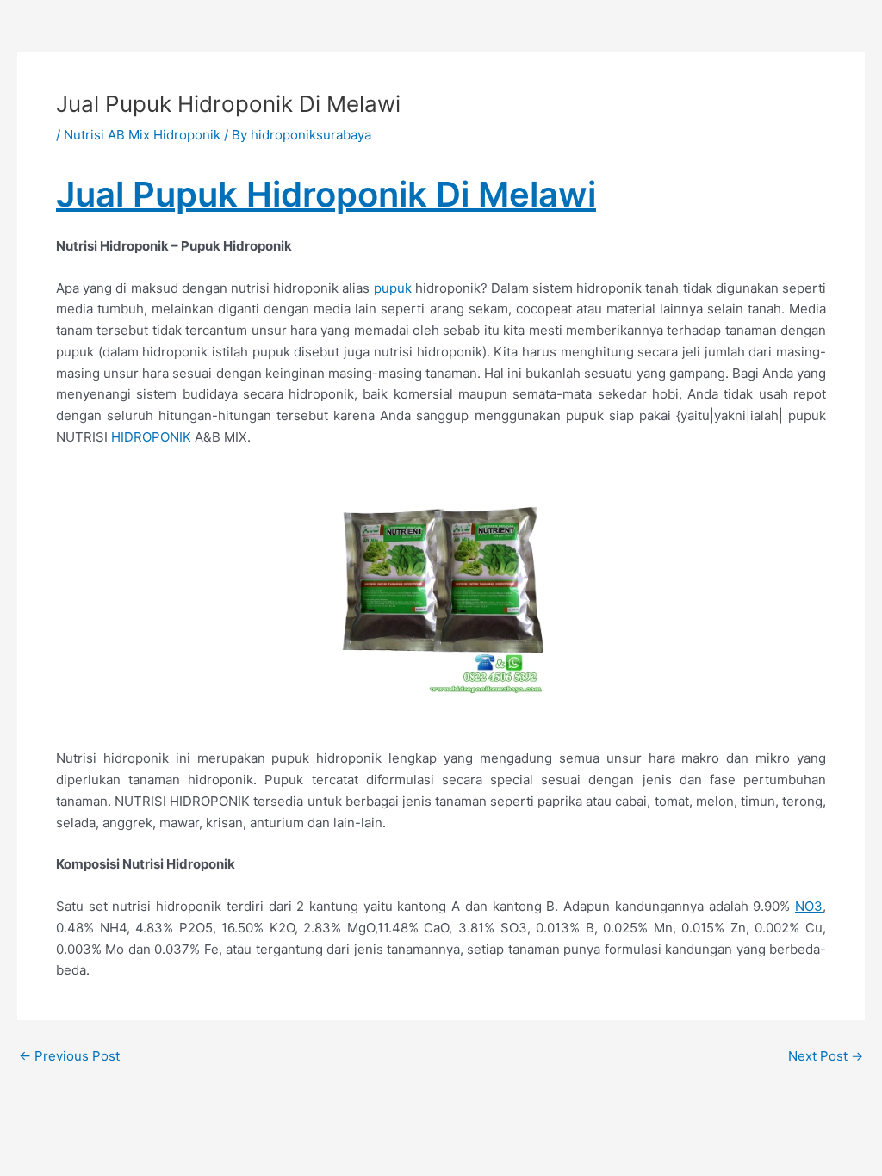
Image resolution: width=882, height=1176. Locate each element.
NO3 (809, 906)
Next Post (825, 1055)
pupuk (393, 288)
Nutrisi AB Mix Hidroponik (142, 135)
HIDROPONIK (151, 437)
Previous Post (69, 1055)
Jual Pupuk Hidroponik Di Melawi (326, 194)
